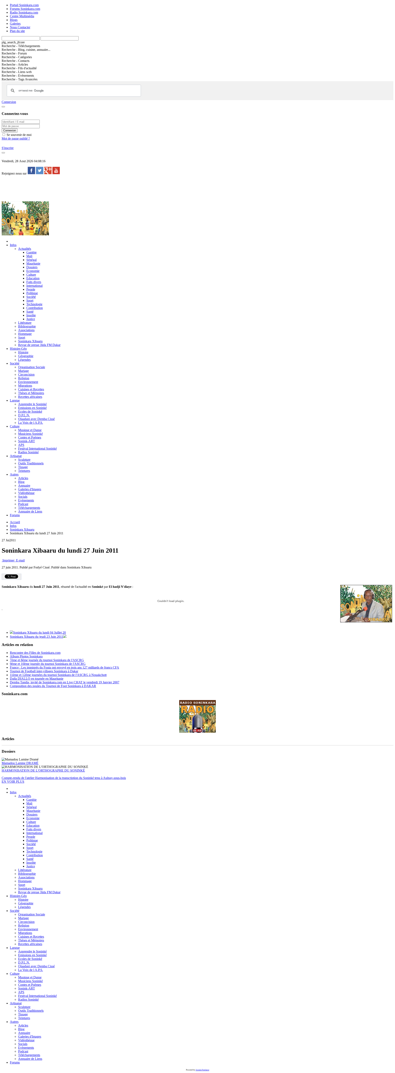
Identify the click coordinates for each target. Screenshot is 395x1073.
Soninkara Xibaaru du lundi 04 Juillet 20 (39, 632)
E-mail (20, 560)
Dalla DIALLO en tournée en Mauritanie (36, 678)
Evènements (26, 500)
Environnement (28, 382)
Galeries (15, 23)
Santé (30, 311)
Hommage (25, 334)
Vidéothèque (26, 493)
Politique (32, 293)
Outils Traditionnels (31, 463)
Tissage (23, 467)
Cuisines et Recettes (31, 389)
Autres (14, 474)
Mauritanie (33, 263)
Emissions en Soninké (32, 408)
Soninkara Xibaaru (30, 341)
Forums (15, 515)
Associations (26, 330)
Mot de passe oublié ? (16, 138)
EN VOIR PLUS (13, 781)
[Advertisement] (76, 188)
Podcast (23, 504)
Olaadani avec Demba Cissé (36, 419)
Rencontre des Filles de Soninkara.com (35, 652)
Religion (23, 378)
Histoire (23, 352)
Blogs (13, 20)
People (30, 289)
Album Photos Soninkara (26, 656)
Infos (13, 245)
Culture (31, 274)
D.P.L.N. (24, 415)
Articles (23, 478)
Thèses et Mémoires (31, 393)
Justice (30, 319)
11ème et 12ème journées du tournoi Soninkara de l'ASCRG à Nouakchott (58, 675)
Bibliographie (27, 326)
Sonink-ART (26, 441)
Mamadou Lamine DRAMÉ (20, 763)
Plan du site (17, 31)
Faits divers (33, 282)
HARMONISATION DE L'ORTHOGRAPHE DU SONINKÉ (43, 770)
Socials (22, 496)
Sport (29, 300)
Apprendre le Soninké (32, 404)
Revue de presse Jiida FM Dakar (39, 345)
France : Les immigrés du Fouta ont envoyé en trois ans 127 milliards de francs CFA (64, 667)
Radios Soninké (28, 452)
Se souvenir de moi (18, 135)
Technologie (34, 304)
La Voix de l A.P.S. (30, 422)
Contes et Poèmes (29, 437)
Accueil (15, 522)
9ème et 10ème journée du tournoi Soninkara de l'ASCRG (48, 664)
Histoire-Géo (18, 348)
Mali (29, 256)
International (34, 285)
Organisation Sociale (31, 367)
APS (21, 445)
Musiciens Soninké (30, 433)
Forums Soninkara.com (25, 8)
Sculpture (24, 459)
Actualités (24, 248)
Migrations (25, 385)
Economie (33, 271)
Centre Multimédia (22, 16)
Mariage (23, 371)
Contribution (34, 308)
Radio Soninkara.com (24, 12)
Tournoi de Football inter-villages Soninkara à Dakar (44, 671)
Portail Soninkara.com (24, 5)
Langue (15, 400)
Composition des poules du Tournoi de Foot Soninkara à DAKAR (53, 686)
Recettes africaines (30, 396)
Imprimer (8, 560)
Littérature (24, 322)
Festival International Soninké (37, 448)
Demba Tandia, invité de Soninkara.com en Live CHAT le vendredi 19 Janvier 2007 (64, 682)
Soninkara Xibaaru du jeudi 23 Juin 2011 (36, 636)
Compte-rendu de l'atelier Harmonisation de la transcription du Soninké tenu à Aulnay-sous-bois (64, 778)
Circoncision (26, 374)
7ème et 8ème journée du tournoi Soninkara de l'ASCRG (47, 660)
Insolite (31, 315)
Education (33, 278)
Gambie (31, 252)
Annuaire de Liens (30, 511)
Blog (21, 482)
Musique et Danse (30, 430)
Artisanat (16, 456)
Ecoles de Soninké (30, 411)
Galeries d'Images (29, 489)
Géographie (25, 356)
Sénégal (31, 260)
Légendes (24, 359)
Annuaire (24, 485)
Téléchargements (29, 507)
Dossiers (31, 267)
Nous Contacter (20, 27)
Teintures (24, 470)
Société (31, 297)
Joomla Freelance (202, 1070)
